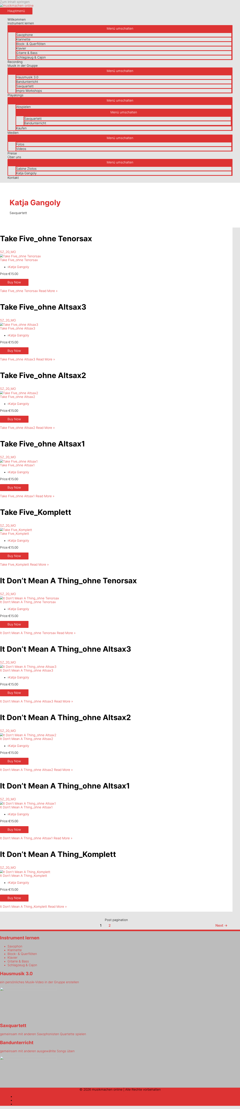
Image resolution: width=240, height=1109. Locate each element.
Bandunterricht (27, 82)
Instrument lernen (21, 23)
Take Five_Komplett (35, 512)
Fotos (20, 144)
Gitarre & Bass (27, 53)
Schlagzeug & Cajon (31, 57)
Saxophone (24, 35)
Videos (21, 149)
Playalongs (15, 95)
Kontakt (13, 178)
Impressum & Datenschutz (123, 1104)
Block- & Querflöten (31, 44)
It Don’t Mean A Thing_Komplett (58, 854)
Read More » (29, 291)
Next (221, 925)
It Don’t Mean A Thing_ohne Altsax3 (65, 649)
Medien (13, 133)
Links (124, 1096)
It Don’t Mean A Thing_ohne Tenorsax (68, 580)
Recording (15, 62)
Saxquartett (25, 86)
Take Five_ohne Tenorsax (46, 238)
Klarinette (23, 39)
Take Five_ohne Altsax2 (43, 375)
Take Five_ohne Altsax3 (43, 307)
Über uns (14, 157)
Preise (12, 153)
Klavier (21, 48)
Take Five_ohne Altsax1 (42, 443)
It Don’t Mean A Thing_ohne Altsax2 (65, 717)
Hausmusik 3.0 (27, 77)
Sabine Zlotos (26, 169)
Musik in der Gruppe (23, 65)
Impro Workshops (29, 91)
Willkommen (17, 19)
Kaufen (21, 128)
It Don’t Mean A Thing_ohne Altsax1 (65, 785)
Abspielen (23, 107)
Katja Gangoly (26, 173)
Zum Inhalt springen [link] (15, 2)
